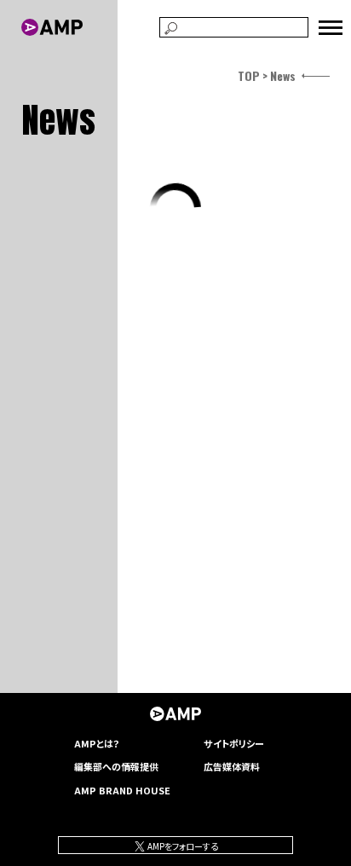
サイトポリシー (234, 743)
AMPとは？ (97, 743)
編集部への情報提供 (116, 766)
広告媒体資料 (232, 766)
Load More (176, 208)
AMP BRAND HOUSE (122, 790)
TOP (249, 75)
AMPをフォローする (182, 846)
